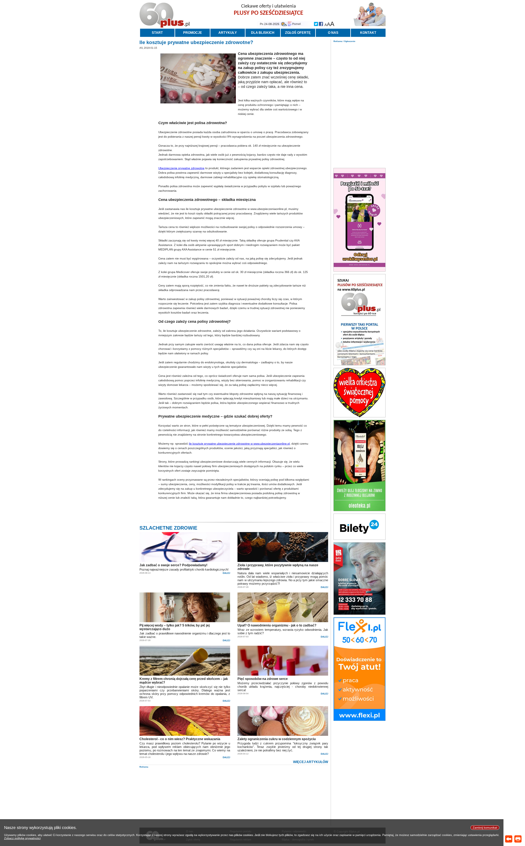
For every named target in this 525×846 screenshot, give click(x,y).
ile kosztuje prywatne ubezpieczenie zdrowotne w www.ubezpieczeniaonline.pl (239, 443)
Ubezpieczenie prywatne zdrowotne (181, 168)
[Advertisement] (359, 104)
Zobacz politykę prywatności (22, 838)
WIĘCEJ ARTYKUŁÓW (310, 762)
